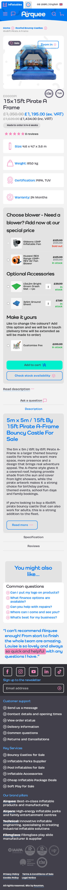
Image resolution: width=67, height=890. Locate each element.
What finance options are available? (30, 599)
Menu (5, 16)
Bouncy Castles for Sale (26, 755)
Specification (33, 537)
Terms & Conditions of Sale (37, 873)
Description (33, 408)
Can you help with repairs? (31, 606)
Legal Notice (29, 877)
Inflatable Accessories (24, 774)
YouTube (33, 671)
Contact (13, 16)
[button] (50, 4)
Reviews (33, 546)
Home (6, 28)
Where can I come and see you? (34, 612)
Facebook (7, 671)
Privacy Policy (11, 873)
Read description (16, 389)
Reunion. (39, 885)
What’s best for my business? (33, 617)
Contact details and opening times (34, 714)
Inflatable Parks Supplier (26, 761)
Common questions (22, 733)
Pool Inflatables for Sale (26, 767)
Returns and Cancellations (28, 739)
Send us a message (22, 708)
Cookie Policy (11, 877)
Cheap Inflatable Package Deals (32, 780)
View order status (21, 720)
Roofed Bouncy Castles (29, 28)
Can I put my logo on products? (34, 592)
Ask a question (31, 400)
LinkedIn (46, 671)
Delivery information (23, 726)
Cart (62, 16)
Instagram (20, 671)
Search (54, 16)
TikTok (59, 671)
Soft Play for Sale (20, 786)
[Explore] (28, 5)
